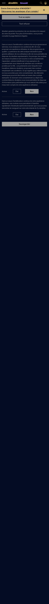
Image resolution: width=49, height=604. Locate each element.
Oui (16, 91)
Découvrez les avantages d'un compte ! (20, 11)
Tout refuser (24, 24)
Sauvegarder (24, 124)
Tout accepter (24, 17)
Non (32, 91)
